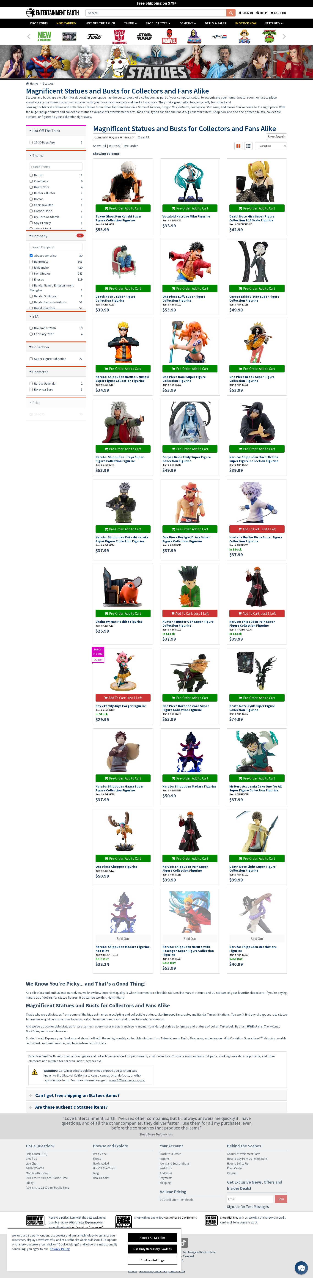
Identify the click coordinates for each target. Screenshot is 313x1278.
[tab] (156, 1095)
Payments (166, 1178)
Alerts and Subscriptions (174, 1163)
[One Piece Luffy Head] (244, 36)
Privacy (132, 1271)
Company (186, 23)
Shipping (165, 1183)
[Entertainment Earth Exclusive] (69, 36)
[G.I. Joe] (219, 36)
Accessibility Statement (153, 1271)
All (104, 146)
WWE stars (254, 1026)
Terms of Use (177, 1271)
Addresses (166, 1173)
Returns (164, 1159)
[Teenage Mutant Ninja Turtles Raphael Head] (269, 36)
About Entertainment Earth (243, 1154)
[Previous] (28, 36)
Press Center (234, 1168)
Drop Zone (100, 1154)
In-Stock (115, 146)
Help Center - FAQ (36, 1154)
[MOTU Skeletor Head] (194, 36)
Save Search (276, 137)
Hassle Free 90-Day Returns (180, 1218)
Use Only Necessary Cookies (152, 1249)
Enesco (168, 1014)
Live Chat (31, 1163)
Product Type (157, 23)
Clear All (143, 137)
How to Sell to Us (237, 1163)
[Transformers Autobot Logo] (119, 36)
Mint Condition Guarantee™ (86, 1227)
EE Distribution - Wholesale (176, 1200)
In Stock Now (245, 23)
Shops (97, 1159)
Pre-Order (131, 146)
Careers (231, 1173)
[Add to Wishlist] (147, 164)
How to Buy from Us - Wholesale (247, 1159)
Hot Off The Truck (100, 23)
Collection (40, 347)
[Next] (284, 36)
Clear (80, 235)
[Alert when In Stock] (147, 172)
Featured (272, 23)
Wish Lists (166, 1168)
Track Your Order (170, 1154)
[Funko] (94, 36)
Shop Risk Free (229, 1218)
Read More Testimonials (156, 1134)
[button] (301, 1268)
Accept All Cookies (152, 1238)
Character (40, 371)
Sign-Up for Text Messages (248, 1206)
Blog (96, 1173)
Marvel (47, 107)
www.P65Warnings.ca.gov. (127, 1080)
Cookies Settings (152, 1260)
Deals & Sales (215, 23)
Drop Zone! (39, 23)
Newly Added (66, 23)
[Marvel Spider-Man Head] (169, 36)
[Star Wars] (144, 36)
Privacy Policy (60, 1249)
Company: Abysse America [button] (113, 137)
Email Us (31, 1159)
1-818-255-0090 (35, 1168)
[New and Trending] (44, 36)
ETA (35, 316)
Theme (129, 23)
